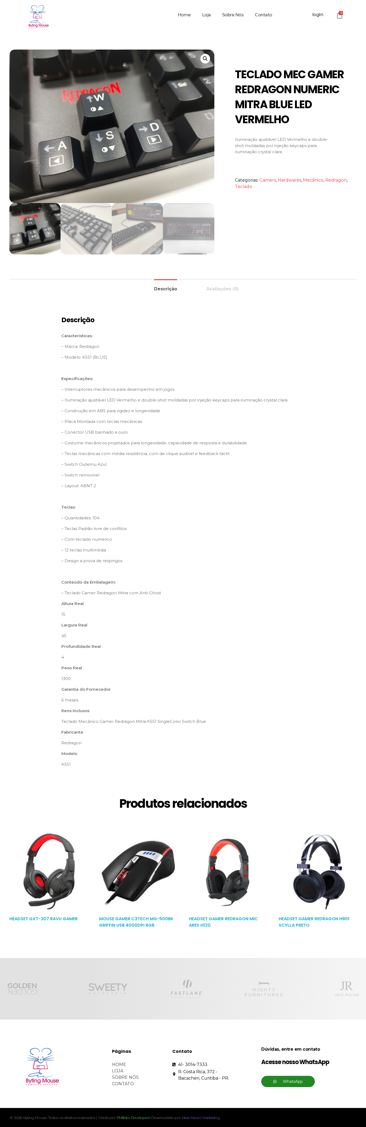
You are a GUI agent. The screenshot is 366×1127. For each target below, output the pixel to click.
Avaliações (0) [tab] (222, 288)
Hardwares (289, 180)
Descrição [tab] (165, 288)
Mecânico (313, 180)
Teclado (243, 186)
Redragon (336, 180)
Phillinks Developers (133, 1117)
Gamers (267, 180)
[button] (205, 58)
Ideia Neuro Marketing (200, 1117)
